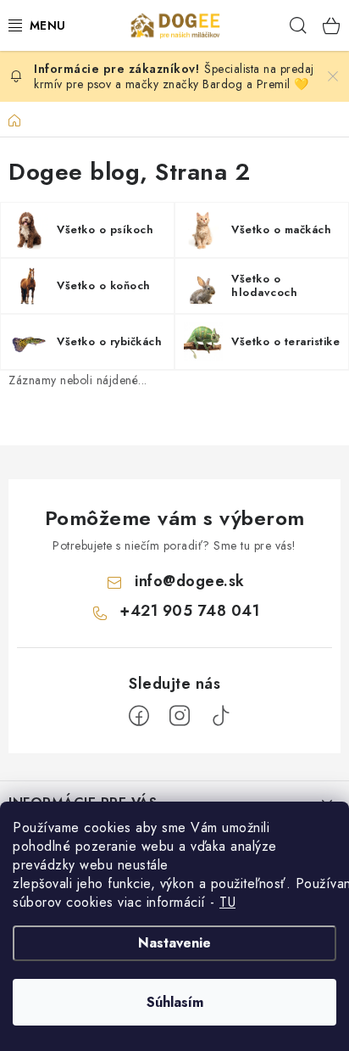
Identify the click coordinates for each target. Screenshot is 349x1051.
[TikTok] (220, 716)
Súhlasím (175, 1002)
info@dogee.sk (190, 581)
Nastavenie (174, 943)
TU (227, 902)
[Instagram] (179, 716)
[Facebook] (139, 716)
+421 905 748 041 (189, 611)
